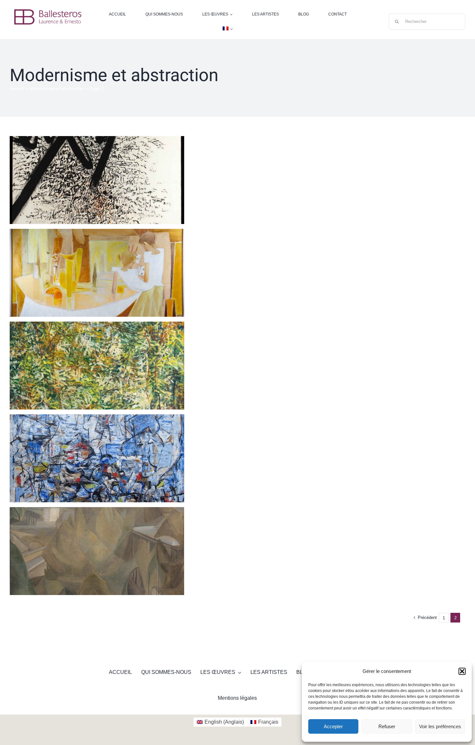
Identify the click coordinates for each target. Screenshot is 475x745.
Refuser (386, 726)
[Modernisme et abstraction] (97, 180)
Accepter (333, 726)
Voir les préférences (440, 726)
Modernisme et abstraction (56, 88)
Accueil (17, 88)
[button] (462, 671)
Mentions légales (237, 698)
